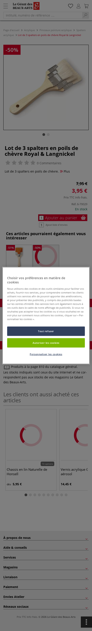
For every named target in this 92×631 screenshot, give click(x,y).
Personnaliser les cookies (46, 354)
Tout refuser (46, 331)
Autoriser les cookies (46, 342)
